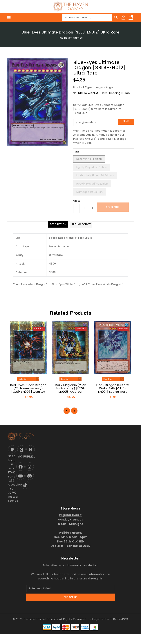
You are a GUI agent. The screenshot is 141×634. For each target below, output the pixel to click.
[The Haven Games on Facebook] (20, 466)
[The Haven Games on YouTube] (20, 476)
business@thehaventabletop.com (30, 456)
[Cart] (131, 17)
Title (76, 152)
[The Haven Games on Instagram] (30, 466)
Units (76, 200)
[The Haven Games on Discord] (30, 476)
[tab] (58, 224)
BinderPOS (120, 619)
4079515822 (21, 456)
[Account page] (123, 17)
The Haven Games (70, 38)
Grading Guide (119, 93)
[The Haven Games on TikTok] (25, 485)
